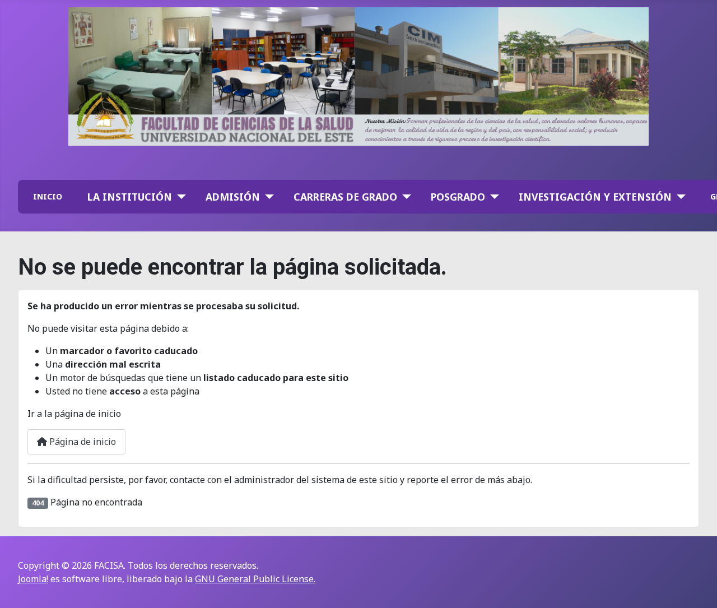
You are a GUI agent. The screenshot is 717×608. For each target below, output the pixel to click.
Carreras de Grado (345, 196)
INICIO (47, 196)
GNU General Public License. (255, 579)
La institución (129, 196)
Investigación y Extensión (595, 196)
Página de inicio (81, 441)
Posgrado (458, 196)
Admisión (233, 196)
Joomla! (33, 579)
